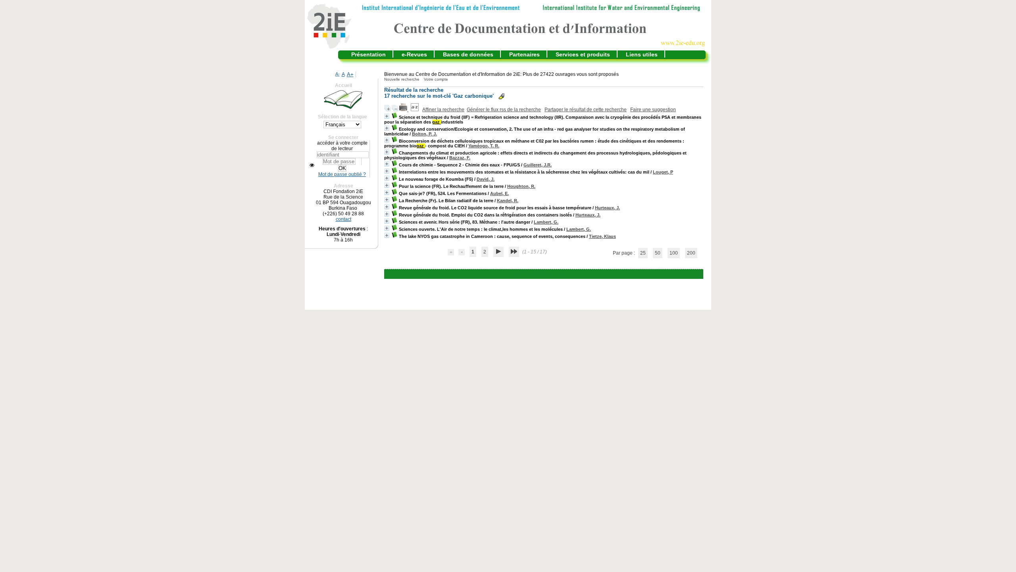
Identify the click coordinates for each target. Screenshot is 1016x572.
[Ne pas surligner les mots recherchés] (501, 96)
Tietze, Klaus (602, 236)
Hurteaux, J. (607, 207)
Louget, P (663, 172)
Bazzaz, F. (459, 157)
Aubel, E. (499, 193)
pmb (563, 274)
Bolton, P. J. (424, 133)
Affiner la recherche (443, 109)
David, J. (486, 179)
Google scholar (532, 274)
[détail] (386, 116)
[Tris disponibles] (415, 109)
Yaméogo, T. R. (483, 145)
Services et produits (583, 54)
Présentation (368, 54)
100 (674, 253)
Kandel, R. (507, 200)
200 (691, 253)
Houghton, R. (521, 186)
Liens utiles (642, 54)
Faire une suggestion (653, 109)
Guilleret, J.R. (537, 164)
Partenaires (524, 54)
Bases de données (468, 54)
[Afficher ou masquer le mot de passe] (312, 165)
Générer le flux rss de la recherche (504, 109)
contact (343, 219)
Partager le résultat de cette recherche (586, 109)
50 (657, 253)
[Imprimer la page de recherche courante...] (403, 109)
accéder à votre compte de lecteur (342, 145)
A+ (350, 74)
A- (337, 74)
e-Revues (414, 54)
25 (643, 253)
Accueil (343, 85)
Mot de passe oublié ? (342, 174)
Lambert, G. (546, 222)
